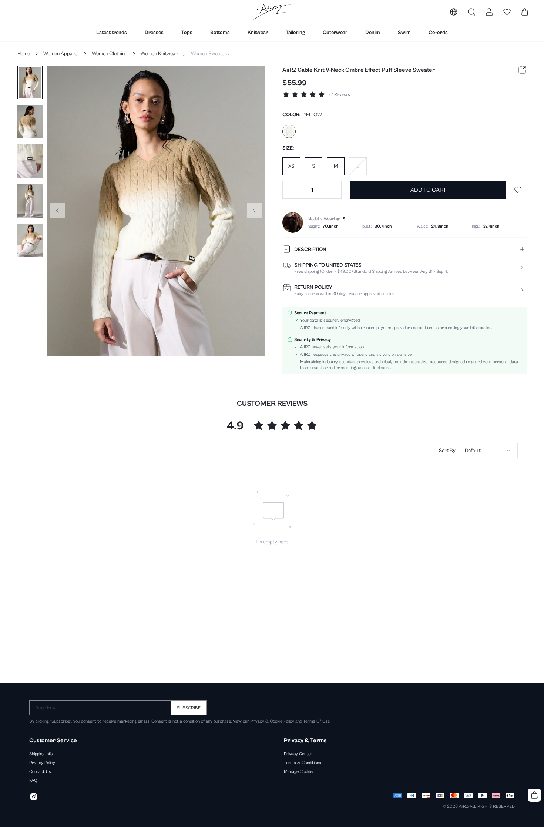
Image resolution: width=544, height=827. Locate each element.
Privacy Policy (42, 762)
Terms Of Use (316, 721)
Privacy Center (298, 753)
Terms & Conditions (302, 762)
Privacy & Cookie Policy (272, 721)
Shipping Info (41, 753)
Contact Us (40, 771)
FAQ (33, 780)
